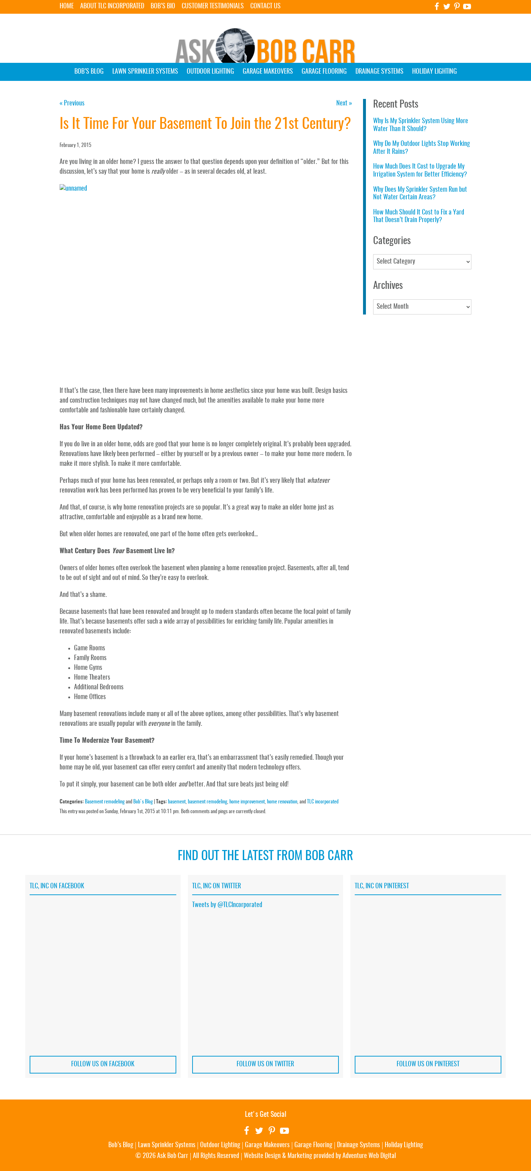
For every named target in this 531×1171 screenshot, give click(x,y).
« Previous (72, 103)
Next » (344, 103)
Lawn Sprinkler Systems (145, 72)
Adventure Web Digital (369, 1156)
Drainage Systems (379, 72)
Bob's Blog (143, 801)
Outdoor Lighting (210, 72)
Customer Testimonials (213, 6)
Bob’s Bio (163, 6)
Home (67, 6)
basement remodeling (207, 801)
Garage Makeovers (268, 72)
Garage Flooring (324, 72)
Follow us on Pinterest (428, 1064)
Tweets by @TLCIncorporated (227, 905)
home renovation (282, 801)
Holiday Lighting (434, 72)
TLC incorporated (322, 801)
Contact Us (265, 6)
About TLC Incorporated (112, 6)
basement (177, 801)
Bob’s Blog (89, 72)
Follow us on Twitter (265, 1064)
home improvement (247, 801)
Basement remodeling (105, 801)
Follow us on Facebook (102, 1064)
